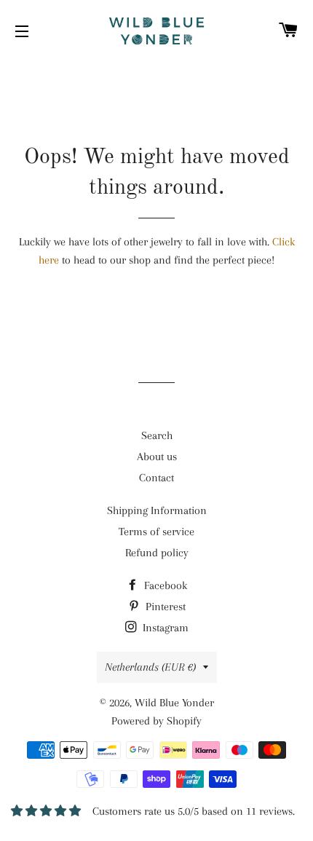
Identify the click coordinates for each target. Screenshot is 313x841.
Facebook (164, 585)
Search (157, 435)
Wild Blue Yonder (174, 702)
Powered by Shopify (156, 720)
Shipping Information (157, 510)
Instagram (164, 627)
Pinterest (164, 606)
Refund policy (157, 552)
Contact (156, 477)
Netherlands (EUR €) (150, 667)
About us (157, 456)
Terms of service (156, 531)
